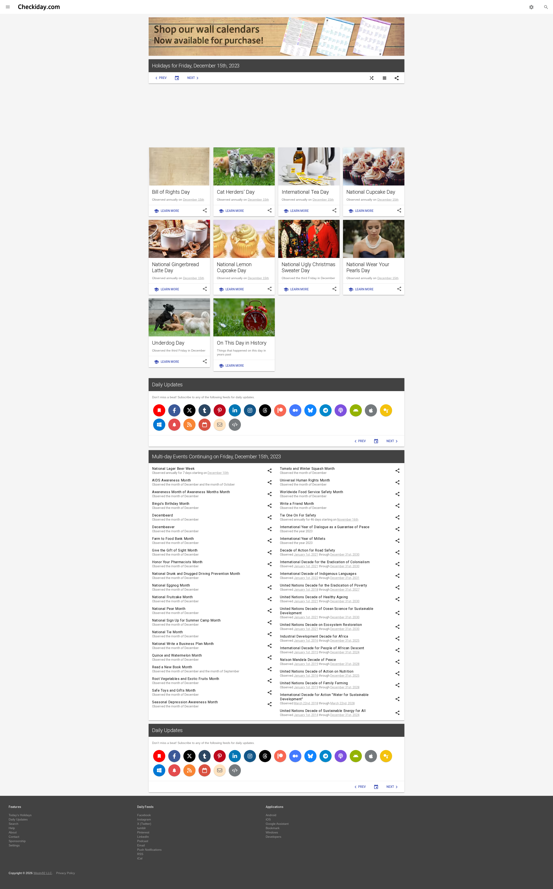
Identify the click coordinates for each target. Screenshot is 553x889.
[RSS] (189, 425)
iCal (139, 858)
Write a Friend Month (297, 504)
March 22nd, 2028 (342, 703)
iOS (268, 819)
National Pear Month (168, 609)
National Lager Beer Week (173, 469)
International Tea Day (305, 192)
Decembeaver (163, 527)
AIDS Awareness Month (171, 480)
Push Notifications (149, 849)
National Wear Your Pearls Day (367, 267)
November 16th (347, 519)
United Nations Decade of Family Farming (314, 683)
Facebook (144, 815)
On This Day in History (241, 343)
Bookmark (273, 828)
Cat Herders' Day (235, 192)
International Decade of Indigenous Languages (318, 574)
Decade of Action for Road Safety (307, 550)
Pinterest (143, 832)
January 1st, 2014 (306, 715)
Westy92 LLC (42, 873)
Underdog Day (168, 343)
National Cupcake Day (370, 192)
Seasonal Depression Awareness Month (185, 702)
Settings (14, 845)
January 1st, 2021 (306, 554)
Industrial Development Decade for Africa (314, 636)
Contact (14, 836)
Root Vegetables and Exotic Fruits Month (185, 679)
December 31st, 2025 (344, 640)
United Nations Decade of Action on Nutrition (316, 671)
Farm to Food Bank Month (173, 539)
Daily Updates (167, 385)
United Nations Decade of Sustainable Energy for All (323, 711)
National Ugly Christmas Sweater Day (308, 267)
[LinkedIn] (235, 410)
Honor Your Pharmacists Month (177, 562)
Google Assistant (277, 823)
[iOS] (371, 410)
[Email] (220, 425)
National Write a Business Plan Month (183, 644)
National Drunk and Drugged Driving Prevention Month (196, 574)
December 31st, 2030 (344, 554)
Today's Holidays (20, 815)
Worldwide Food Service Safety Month (311, 492)
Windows (272, 832)
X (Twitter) (144, 823)
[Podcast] (341, 410)
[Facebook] (174, 410)
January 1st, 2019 (306, 664)
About (13, 832)
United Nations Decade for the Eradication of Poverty (323, 585)
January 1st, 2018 (306, 589)
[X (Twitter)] (189, 410)
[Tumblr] (205, 410)
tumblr (141, 828)
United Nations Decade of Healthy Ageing (314, 597)
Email (141, 845)
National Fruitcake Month (172, 597)
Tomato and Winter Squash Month (307, 469)
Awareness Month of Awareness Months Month (191, 492)
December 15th (193, 199)
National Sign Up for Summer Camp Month (186, 620)
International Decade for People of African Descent (322, 648)
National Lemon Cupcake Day (234, 267)
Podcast (142, 841)
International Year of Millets (303, 539)
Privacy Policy (65, 873)
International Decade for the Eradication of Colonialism (325, 562)
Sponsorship (17, 841)
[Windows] (159, 425)
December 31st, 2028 (344, 664)
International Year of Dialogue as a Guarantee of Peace (325, 527)
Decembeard (162, 515)
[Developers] (235, 425)
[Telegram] (325, 410)
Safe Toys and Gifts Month (174, 690)
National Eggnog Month (171, 585)
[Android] (356, 410)
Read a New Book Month (172, 667)
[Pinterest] (220, 410)
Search (13, 823)
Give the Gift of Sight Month (175, 550)
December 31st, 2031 (344, 578)
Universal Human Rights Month (305, 480)
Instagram (144, 819)
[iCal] (205, 425)
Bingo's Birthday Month (170, 504)
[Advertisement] (276, 115)
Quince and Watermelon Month (177, 655)
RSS (140, 854)
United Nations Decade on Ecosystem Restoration (321, 625)
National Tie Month (167, 632)
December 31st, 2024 (344, 652)
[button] (8, 7)
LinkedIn (143, 836)
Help (12, 828)
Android (271, 815)
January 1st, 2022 (306, 578)
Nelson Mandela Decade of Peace (308, 660)
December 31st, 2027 (344, 589)
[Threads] (265, 410)
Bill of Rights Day (171, 192)
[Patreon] (280, 410)
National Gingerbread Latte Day (175, 267)
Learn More (166, 211)
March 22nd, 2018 (306, 703)
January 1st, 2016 (306, 640)
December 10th (218, 473)
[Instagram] (250, 410)
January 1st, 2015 (306, 652)
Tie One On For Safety (298, 515)
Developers (273, 836)
